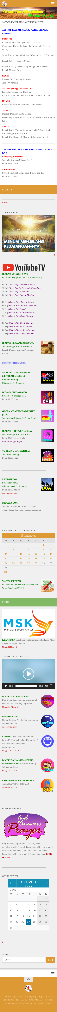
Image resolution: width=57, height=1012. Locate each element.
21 (36, 559)
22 (43, 559)
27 (28, 563)
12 (21, 554)
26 (21, 563)
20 (28, 559)
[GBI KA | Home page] (5, 3)
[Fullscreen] (51, 685)
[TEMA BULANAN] (28, 251)
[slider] (26, 686)
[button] (28, 674)
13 (28, 554)
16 (51, 554)
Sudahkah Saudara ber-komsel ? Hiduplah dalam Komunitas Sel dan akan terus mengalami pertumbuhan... (20, 743)
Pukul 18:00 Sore (14, 395)
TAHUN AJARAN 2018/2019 (18, 783)
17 (6, 559)
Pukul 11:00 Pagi (16, 454)
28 (36, 563)
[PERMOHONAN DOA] (26, 840)
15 (43, 554)
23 (51, 559)
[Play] (6, 685)
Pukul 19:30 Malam (14, 486)
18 (13, 559)
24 (6, 563)
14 (36, 554)
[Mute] (46, 685)
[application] (28, 674)
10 (6, 554)
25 (13, 563)
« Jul (4, 572)
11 (13, 554)
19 (21, 559)
